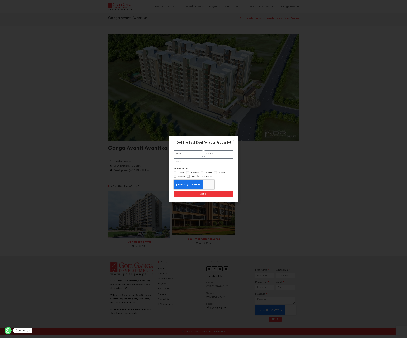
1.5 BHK (195, 172)
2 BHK (209, 172)
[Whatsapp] (8, 330)
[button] (234, 140)
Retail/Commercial (202, 176)
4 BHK (181, 176)
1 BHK (181, 172)
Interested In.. (181, 168)
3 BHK (222, 172)
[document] (203, 169)
